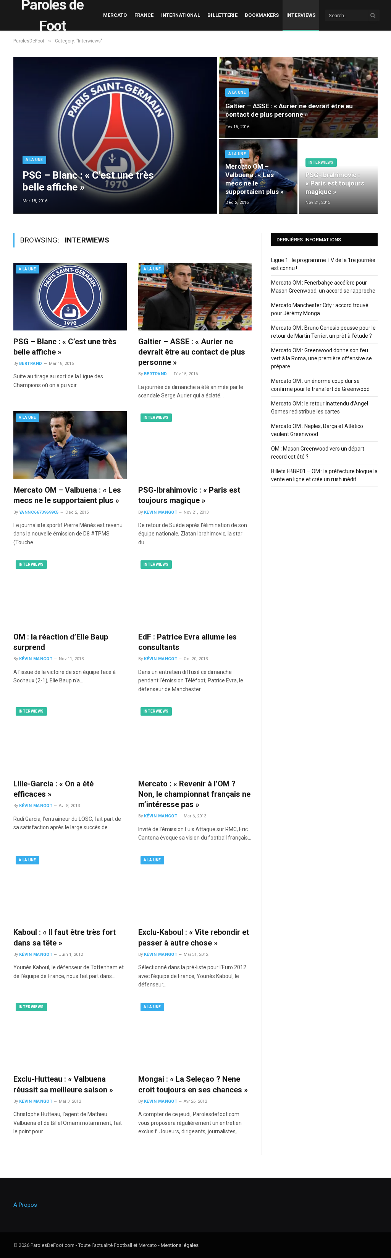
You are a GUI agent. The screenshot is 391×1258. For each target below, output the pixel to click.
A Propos (25, 1204)
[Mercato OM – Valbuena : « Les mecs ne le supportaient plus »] (70, 445)
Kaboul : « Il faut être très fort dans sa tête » (64, 937)
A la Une (34, 160)
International (180, 15)
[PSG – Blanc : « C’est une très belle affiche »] (115, 135)
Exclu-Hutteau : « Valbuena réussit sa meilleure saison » (63, 1084)
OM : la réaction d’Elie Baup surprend (60, 642)
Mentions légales (180, 1245)
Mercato (115, 15)
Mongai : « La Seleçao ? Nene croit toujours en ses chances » (193, 1084)
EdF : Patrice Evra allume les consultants (187, 642)
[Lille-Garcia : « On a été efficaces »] (70, 739)
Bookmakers (262, 15)
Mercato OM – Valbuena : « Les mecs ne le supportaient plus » (254, 179)
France (144, 15)
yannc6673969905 (39, 512)
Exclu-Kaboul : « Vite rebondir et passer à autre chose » (193, 937)
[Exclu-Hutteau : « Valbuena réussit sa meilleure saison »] (70, 1034)
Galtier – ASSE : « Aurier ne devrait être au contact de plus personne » (289, 110)
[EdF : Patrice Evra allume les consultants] (195, 592)
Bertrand (30, 363)
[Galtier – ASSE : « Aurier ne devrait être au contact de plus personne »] (298, 97)
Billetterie (222, 15)
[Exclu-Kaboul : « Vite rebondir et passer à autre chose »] (195, 887)
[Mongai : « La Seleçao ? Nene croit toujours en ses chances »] (195, 1034)
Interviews (301, 15)
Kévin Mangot (160, 512)
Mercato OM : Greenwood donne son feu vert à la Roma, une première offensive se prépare (321, 358)
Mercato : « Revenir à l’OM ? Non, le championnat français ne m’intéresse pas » (194, 794)
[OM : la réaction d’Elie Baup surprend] (70, 592)
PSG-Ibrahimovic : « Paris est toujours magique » (334, 183)
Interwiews (321, 162)
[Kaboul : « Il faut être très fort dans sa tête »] (70, 887)
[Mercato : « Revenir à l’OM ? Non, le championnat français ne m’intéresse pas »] (195, 739)
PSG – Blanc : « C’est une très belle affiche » (88, 181)
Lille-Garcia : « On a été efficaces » (53, 789)
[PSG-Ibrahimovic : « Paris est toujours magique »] (195, 445)
